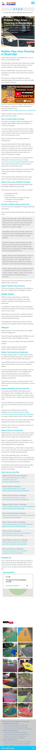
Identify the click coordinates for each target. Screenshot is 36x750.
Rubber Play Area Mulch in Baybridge (15, 736)
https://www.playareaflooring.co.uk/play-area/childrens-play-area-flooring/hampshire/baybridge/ (14, 479)
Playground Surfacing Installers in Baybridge (17, 734)
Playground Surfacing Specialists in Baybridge (15, 721)
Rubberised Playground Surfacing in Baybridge (17, 741)
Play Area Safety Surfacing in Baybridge (15, 732)
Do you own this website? (12, 585)
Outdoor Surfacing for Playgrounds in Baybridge (18, 728)
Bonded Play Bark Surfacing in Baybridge (16, 727)
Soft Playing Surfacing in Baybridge (14, 738)
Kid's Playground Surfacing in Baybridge (15, 725)
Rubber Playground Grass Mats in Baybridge (17, 743)
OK (27, 585)
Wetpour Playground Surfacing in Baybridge (16, 745)
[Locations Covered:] (2, 2)
